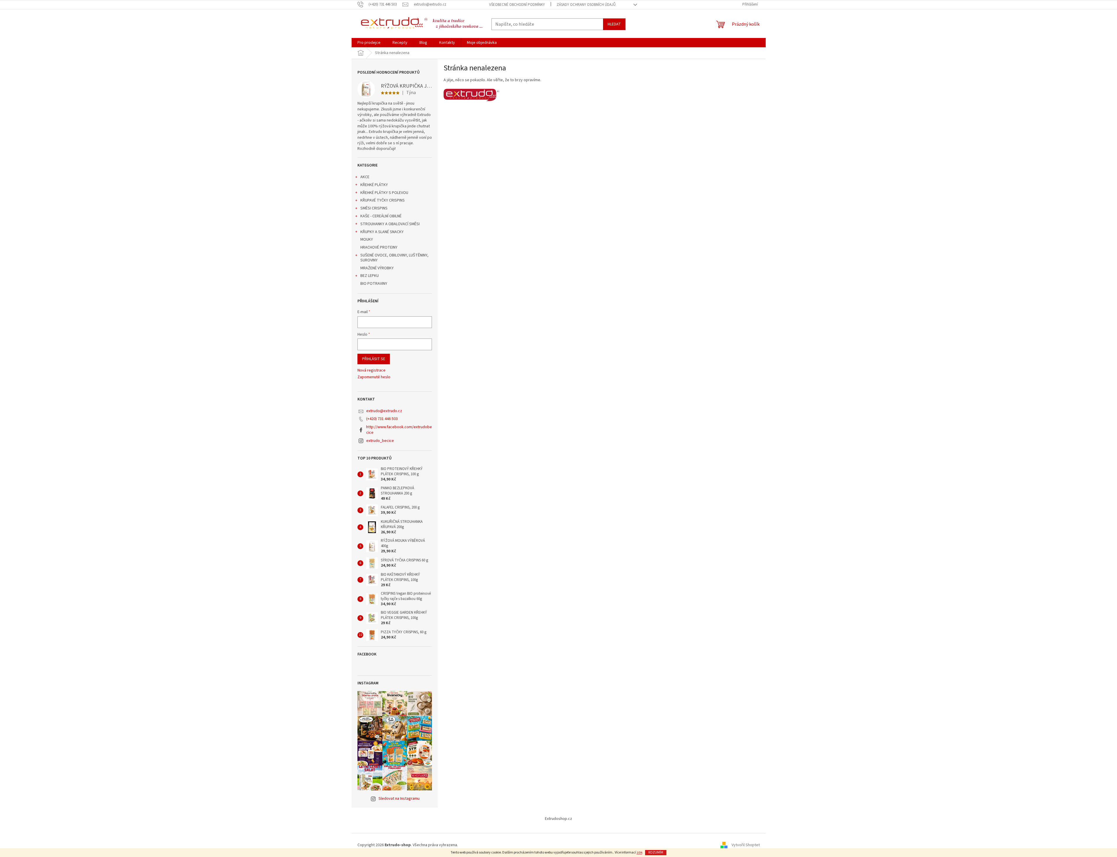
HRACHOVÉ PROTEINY (378, 247)
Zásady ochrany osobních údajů (586, 4)
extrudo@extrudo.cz (384, 411)
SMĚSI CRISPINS (374, 208)
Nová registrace (371, 370)
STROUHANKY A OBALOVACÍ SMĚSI (390, 224)
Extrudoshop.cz (558, 819)
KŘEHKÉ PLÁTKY (374, 185)
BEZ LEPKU (369, 276)
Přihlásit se (373, 359)
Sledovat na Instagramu (399, 799)
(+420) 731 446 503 (382, 419)
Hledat (614, 24)
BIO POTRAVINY (373, 284)
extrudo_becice (380, 441)
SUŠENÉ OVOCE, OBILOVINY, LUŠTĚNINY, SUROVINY (394, 257)
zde (639, 852)
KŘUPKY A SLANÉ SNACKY (382, 232)
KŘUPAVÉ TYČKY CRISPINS (382, 200)
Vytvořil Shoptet (746, 845)
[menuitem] (369, 42)
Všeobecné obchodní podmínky (517, 4)
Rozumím (655, 852)
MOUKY (366, 239)
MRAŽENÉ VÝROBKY (377, 268)
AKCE (364, 177)
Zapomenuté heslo (373, 377)
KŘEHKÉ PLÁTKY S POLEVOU (384, 193)
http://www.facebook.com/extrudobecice (399, 430)
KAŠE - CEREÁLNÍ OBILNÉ (381, 216)
